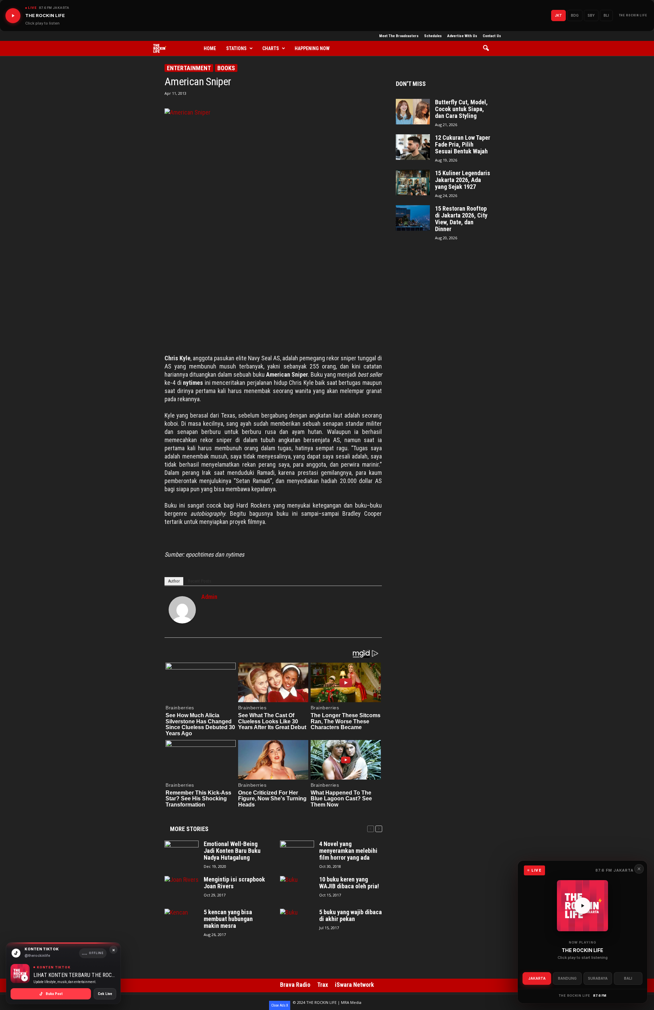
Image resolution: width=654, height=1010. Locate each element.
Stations (236, 48)
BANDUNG (567, 978)
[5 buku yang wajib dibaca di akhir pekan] (297, 921)
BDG (575, 15)
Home (210, 48)
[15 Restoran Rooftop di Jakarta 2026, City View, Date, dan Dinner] (413, 218)
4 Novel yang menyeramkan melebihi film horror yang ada (348, 851)
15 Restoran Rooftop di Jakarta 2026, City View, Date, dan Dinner (461, 218)
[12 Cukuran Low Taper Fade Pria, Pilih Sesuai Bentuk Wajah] (413, 147)
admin (209, 596)
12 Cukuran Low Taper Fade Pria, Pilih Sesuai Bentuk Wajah (462, 144)
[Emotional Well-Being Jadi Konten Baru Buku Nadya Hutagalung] (182, 853)
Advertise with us (462, 36)
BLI (606, 15)
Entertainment (189, 68)
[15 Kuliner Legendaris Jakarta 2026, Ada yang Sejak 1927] (413, 182)
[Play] (12, 15)
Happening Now (312, 48)
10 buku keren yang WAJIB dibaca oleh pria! (349, 883)
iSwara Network (354, 984)
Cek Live (105, 994)
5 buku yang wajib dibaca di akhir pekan (350, 915)
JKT (558, 15)
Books (226, 68)
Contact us (492, 36)
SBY (591, 15)
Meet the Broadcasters (399, 36)
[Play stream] (582, 906)
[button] (488, 48)
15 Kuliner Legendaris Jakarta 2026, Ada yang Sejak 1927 (462, 180)
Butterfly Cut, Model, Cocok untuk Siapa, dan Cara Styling (461, 109)
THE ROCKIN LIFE (633, 15)
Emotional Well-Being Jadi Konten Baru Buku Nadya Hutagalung (232, 851)
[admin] (182, 609)
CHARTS (270, 48)
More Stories (189, 828)
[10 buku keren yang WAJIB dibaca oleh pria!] (297, 889)
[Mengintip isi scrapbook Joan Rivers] (182, 889)
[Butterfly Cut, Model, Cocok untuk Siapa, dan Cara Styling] (413, 111)
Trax (322, 984)
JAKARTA (537, 978)
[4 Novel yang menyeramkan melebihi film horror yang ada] (297, 853)
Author (174, 581)
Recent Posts (199, 581)
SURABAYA (598, 978)
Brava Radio (295, 984)
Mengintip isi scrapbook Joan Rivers (234, 883)
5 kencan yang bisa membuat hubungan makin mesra (228, 919)
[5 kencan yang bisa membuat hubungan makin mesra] (182, 921)
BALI (628, 978)
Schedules (433, 36)
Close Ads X (279, 1005)
